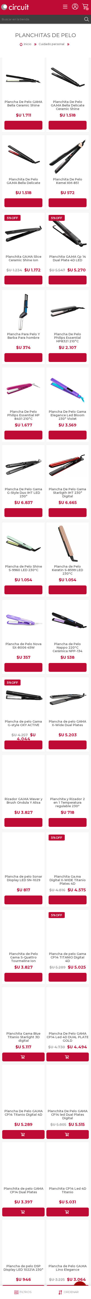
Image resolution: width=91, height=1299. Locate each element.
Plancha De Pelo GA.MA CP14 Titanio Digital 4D (23, 1112)
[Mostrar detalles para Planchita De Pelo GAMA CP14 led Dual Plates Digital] (67, 1086)
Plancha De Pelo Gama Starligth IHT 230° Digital (67, 492)
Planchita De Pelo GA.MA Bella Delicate (23, 181)
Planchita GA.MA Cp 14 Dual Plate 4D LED (67, 258)
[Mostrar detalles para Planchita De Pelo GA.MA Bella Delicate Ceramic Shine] (68, 79)
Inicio (27, 44)
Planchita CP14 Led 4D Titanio (67, 1190)
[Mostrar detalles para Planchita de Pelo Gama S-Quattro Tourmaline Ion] (23, 931)
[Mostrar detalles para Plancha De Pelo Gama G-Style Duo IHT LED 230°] (23, 466)
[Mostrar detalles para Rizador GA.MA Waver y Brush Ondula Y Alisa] (23, 776)
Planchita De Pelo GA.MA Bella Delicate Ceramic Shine (67, 105)
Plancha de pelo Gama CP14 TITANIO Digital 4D (67, 957)
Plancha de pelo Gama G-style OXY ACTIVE (23, 723)
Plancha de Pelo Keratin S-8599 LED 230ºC (67, 570)
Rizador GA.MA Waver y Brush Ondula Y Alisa (23, 800)
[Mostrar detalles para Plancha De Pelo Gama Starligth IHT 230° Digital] (68, 466)
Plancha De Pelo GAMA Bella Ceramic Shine (23, 103)
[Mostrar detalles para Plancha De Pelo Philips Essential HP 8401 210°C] (23, 389)
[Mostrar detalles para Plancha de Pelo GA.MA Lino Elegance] (67, 1241)
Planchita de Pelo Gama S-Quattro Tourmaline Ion (23, 957)
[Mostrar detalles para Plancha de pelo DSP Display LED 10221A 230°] (23, 1241)
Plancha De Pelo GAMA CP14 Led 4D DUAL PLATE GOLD (68, 1037)
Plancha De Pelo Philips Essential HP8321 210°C (67, 337)
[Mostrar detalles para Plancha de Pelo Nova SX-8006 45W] (23, 621)
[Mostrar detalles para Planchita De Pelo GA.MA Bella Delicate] (23, 156)
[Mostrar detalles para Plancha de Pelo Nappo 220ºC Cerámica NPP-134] (68, 621)
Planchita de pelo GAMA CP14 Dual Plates (23, 1190)
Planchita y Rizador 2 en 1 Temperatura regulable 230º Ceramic (67, 804)
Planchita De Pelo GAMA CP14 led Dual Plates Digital (67, 1114)
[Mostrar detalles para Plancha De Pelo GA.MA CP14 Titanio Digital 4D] (23, 1086)
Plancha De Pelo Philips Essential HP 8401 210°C (23, 415)
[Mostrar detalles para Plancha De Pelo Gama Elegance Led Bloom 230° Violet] (68, 389)
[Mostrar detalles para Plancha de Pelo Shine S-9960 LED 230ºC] (23, 544)
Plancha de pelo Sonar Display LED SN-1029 (23, 878)
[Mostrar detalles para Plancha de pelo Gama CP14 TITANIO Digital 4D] (68, 931)
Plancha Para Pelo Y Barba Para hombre (23, 335)
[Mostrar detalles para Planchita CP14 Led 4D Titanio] (67, 1163)
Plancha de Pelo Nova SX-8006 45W (24, 645)
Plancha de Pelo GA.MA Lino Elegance (68, 1267)
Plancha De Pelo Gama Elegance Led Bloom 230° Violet (67, 415)
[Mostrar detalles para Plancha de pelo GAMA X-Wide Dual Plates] (68, 699)
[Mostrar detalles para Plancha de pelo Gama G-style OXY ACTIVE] (23, 699)
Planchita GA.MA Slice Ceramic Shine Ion (23, 258)
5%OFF (12, 218)
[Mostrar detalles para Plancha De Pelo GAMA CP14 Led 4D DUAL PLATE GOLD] (67, 1008)
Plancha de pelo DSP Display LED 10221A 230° (23, 1267)
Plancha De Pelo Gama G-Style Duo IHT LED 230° (23, 492)
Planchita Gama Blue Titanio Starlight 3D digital (23, 1037)
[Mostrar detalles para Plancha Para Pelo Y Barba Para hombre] (23, 311)
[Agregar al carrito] (23, 1057)
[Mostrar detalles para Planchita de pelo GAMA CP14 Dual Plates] (23, 1163)
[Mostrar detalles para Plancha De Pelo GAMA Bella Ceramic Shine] (23, 79)
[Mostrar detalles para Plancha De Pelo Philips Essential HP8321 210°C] (68, 311)
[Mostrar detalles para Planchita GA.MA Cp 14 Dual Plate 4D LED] (68, 234)
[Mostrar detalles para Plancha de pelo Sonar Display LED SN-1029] (23, 854)
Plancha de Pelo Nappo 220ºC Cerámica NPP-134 (67, 647)
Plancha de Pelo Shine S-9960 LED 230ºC (23, 568)
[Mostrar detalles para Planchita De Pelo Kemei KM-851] (68, 156)
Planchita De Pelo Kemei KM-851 (67, 181)
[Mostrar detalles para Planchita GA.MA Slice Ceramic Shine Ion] (23, 234)
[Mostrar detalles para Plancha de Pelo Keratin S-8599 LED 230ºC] (68, 544)
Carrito (85, 6)
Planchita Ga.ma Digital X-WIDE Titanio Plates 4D (67, 880)
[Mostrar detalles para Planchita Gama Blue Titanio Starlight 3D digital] (23, 1008)
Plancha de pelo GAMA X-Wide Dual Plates (67, 723)
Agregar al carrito (23, 125)
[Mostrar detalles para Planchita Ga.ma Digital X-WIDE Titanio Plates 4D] (68, 854)
